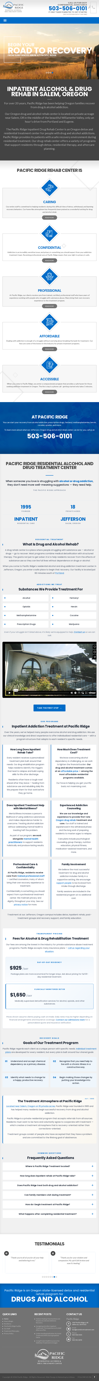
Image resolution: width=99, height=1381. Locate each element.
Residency (7, 1324)
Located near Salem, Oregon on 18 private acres (30, 1106)
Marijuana (74, 624)
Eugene (68, 121)
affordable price (69, 771)
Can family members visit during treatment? (47, 1194)
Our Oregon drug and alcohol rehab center (31, 114)
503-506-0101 (68, 8)
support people (63, 883)
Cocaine (74, 615)
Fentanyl (74, 598)
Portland (52, 121)
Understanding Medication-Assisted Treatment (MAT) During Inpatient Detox (48, 1335)
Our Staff (7, 1329)
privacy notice (21, 904)
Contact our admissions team (70, 1019)
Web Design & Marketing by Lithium (60, 1377)
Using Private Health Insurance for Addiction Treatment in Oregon (48, 1342)
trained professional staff (31, 876)
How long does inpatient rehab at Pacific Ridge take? (47, 1175)
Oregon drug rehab (66, 820)
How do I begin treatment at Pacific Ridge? (47, 1204)
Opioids (26, 606)
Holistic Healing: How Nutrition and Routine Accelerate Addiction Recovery (48, 1321)
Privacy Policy (8, 1333)
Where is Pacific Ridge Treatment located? (47, 1166)
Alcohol (26, 598)
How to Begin (8, 1321)
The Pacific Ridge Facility (12, 1326)
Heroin (74, 606)
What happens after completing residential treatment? (48, 1214)
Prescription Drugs (26, 624)
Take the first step (48, 708)
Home (6, 1319)
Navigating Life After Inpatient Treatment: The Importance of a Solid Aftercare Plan (48, 1328)
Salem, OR (17, 117)
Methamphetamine (26, 615)
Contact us (79, 632)
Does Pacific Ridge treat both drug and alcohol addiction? (47, 1185)
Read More (49, 218)
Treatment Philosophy (11, 1331)
